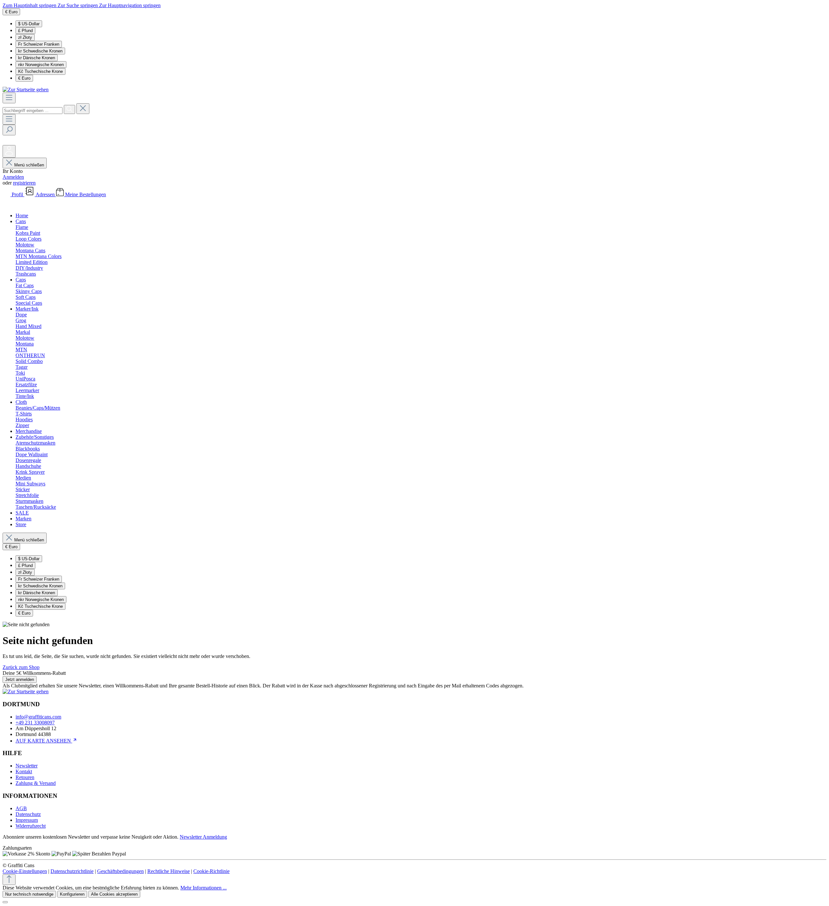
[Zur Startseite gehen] (26, 89)
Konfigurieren (72, 894)
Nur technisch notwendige (29, 894)
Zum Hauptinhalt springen (30, 5)
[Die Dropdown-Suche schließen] (82, 108)
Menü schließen (29, 165)
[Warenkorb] (7, 204)
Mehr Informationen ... (203, 887)
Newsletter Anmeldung (203, 837)
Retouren (25, 777)
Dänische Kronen (36, 57)
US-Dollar (29, 23)
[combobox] (32, 110)
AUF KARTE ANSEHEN (44, 740)
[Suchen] (69, 109)
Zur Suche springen (78, 5)
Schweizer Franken (38, 44)
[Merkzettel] (7, 142)
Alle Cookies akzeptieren (114, 894)
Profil (18, 194)
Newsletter (27, 765)
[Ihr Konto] (9, 151)
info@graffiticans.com (38, 716)
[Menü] (9, 98)
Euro (24, 78)
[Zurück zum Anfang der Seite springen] (9, 879)
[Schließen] (5, 902)
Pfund (25, 30)
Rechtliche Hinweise (168, 871)
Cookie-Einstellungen (25, 871)
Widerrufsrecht (31, 826)
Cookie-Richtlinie (211, 871)
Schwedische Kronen (40, 51)
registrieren (24, 183)
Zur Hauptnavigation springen (130, 5)
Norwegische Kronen (41, 64)
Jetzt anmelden (19, 679)
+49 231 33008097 (35, 722)
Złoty (25, 37)
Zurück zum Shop (21, 667)
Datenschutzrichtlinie (72, 871)
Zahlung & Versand (36, 783)
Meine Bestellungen (85, 194)
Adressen (46, 194)
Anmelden (13, 177)
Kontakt (24, 771)
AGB (21, 808)
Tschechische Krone (40, 71)
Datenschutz (28, 814)
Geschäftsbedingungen (120, 871)
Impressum (27, 820)
